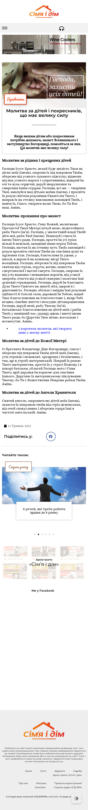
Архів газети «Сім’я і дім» (67, 775)
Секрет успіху (18, 467)
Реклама (41, 783)
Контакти (40, 787)
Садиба (77, 771)
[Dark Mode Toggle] (76, 798)
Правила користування (68, 783)
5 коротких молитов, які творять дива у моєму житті (45, 330)
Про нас (23, 783)
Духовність (15, 99)
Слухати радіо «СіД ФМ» (68, 787)
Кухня (28, 771)
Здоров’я (59, 771)
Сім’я (43, 771)
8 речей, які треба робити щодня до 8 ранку (44, 510)
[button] (51, 436)
